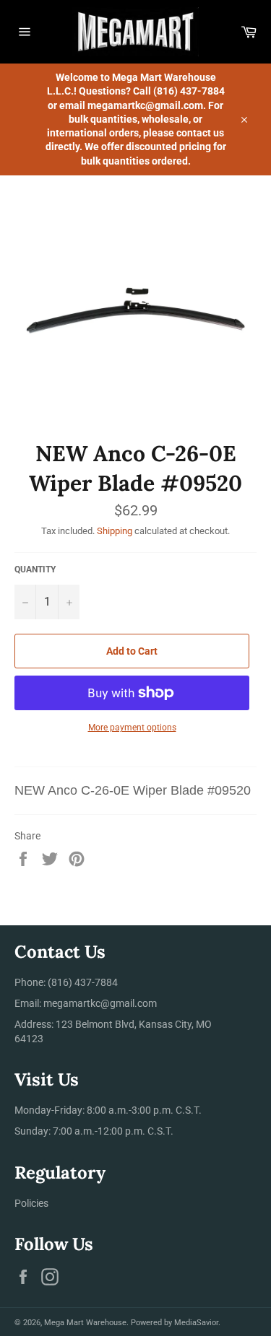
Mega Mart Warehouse (85, 1322)
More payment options (132, 727)
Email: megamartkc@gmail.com (85, 1003)
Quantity (35, 569)
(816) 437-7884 (83, 982)
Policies (31, 1203)
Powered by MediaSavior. (175, 1322)
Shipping (114, 530)
